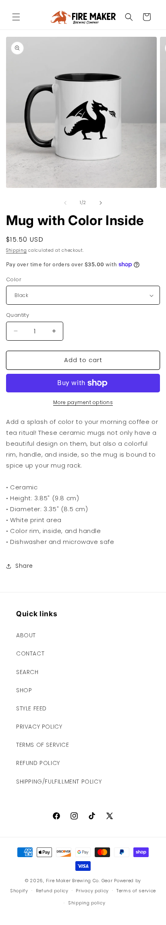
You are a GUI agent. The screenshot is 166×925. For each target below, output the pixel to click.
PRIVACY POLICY (39, 727)
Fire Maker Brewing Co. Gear (79, 880)
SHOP (24, 690)
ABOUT (26, 635)
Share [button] (24, 566)
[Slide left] (65, 203)
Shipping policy (87, 903)
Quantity (17, 315)
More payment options (83, 402)
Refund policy (52, 890)
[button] (16, 17)
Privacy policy (92, 890)
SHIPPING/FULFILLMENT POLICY (59, 782)
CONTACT (30, 653)
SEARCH (27, 672)
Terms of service (136, 890)
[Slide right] (101, 203)
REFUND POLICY (38, 763)
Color (13, 279)
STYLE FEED (31, 708)
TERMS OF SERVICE (42, 745)
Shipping (16, 250)
